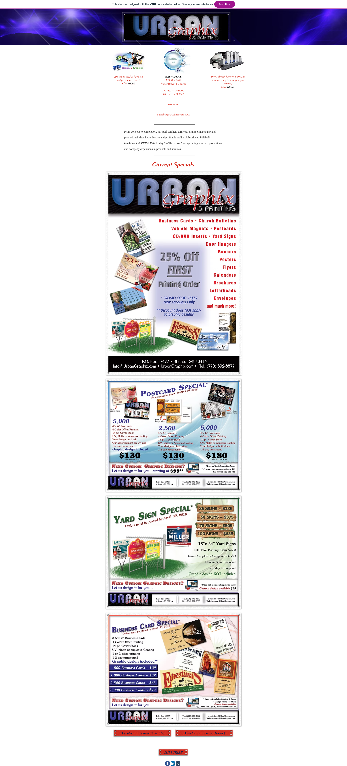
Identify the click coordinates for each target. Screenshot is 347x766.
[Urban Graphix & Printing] (167, 763)
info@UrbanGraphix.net (177, 114)
